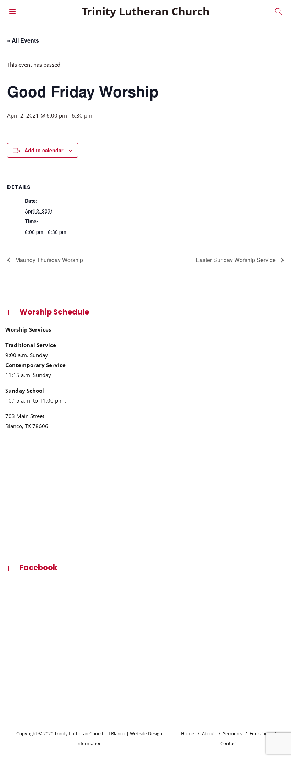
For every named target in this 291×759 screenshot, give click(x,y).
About (208, 733)
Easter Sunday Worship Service (236, 260)
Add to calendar (43, 150)
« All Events (23, 40)
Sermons (232, 733)
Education (260, 733)
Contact (228, 743)
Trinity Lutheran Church (146, 11)
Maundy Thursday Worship (48, 260)
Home (187, 733)
